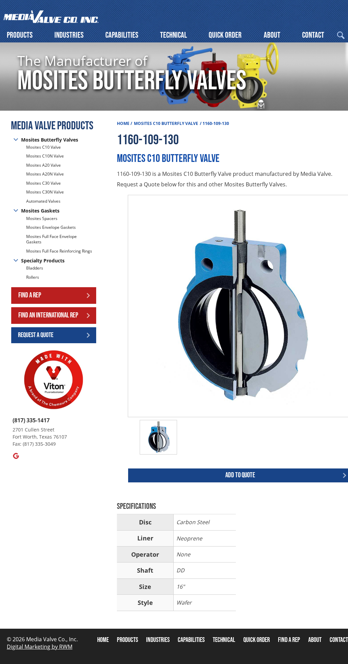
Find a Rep (29, 295)
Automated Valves (43, 201)
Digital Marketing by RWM (39, 646)
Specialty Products (43, 260)
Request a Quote (35, 335)
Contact (313, 35)
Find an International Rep (48, 315)
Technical (173, 35)
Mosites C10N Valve (45, 156)
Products (20, 35)
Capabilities (121, 35)
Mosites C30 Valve (43, 183)
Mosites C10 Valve (43, 147)
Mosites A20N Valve (45, 174)
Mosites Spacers (41, 218)
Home (123, 123)
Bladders (34, 268)
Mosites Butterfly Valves (49, 139)
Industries (69, 35)
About (272, 35)
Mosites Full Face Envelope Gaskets (51, 239)
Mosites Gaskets (40, 210)
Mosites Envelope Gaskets (51, 227)
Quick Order (225, 35)
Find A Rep (289, 640)
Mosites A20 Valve (43, 165)
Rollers (33, 277)
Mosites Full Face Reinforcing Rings (59, 251)
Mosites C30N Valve (45, 192)
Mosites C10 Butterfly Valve (166, 123)
